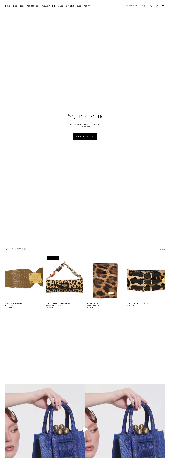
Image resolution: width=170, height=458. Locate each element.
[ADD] (38, 297)
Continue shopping (85, 136)
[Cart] (163, 6)
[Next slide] (79, 278)
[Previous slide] (50, 278)
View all (162, 249)
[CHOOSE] (120, 297)
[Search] (151, 6)
